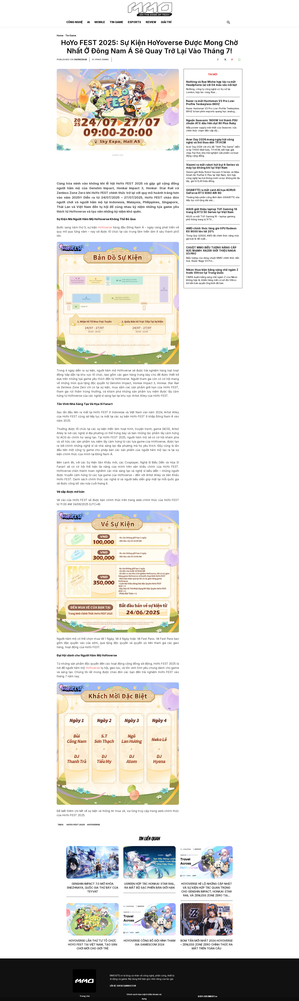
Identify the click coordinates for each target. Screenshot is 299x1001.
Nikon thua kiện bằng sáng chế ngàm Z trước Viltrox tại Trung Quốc (212, 271)
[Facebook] (218, 60)
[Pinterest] (232, 60)
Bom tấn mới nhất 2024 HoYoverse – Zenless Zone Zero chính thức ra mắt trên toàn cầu (206, 944)
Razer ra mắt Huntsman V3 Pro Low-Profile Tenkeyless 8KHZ (210, 102)
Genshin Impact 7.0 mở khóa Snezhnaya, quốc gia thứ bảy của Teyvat (92, 887)
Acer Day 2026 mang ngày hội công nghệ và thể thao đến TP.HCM (210, 141)
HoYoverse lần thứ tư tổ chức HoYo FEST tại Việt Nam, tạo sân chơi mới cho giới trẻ (92, 944)
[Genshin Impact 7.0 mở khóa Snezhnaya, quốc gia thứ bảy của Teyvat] (92, 862)
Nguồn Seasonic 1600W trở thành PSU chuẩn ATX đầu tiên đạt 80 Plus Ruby (212, 122)
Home (60, 35)
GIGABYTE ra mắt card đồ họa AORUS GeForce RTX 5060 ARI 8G (211, 191)
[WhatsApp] (239, 60)
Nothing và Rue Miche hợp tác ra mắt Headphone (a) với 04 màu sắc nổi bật (211, 83)
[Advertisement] (117, 165)
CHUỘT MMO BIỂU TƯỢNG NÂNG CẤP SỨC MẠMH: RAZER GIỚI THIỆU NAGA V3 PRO (211, 250)
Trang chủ (85, 996)
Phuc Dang (102, 59)
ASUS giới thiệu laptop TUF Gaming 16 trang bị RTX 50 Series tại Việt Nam (211, 211)
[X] (225, 60)
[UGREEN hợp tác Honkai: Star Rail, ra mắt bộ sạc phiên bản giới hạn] (149, 862)
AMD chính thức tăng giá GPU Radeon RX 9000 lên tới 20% (211, 230)
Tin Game (70, 35)
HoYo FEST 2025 (75, 824)
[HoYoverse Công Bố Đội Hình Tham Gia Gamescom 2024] (149, 919)
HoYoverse (105, 227)
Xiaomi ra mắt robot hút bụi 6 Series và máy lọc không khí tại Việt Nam (212, 166)
